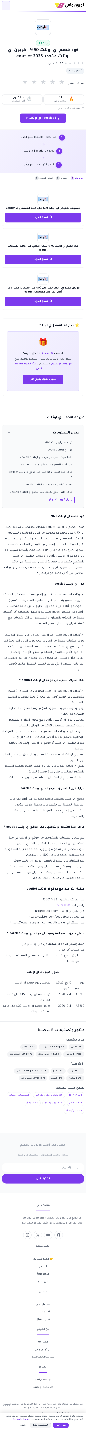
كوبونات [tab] (77, 178)
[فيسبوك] (58, 1235)
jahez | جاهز (29, 1047)
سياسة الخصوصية (43, 1357)
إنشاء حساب (43, 1311)
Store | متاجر (75, 1103)
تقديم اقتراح (43, 1319)
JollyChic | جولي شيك (48, 1054)
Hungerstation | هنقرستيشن (31, 1071)
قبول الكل (61, 1425)
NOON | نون (76, 1071)
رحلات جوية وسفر (54, 1103)
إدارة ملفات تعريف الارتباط (37, 1408)
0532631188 (63, 905)
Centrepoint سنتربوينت (53, 1047)
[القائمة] (6, 5)
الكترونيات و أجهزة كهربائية (49, 1095)
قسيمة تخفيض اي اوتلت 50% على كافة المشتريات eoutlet (43, 208)
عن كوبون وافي (43, 1349)
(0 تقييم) (53, 63)
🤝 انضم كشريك (43, 1259)
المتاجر (43, 1266)
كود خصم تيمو (43, 1380)
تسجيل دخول (43, 1304)
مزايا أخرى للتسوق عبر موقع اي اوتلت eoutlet (46, 465)
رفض (23, 1425)
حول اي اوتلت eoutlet (60, 450)
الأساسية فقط (40, 1425)
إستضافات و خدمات (19, 1095)
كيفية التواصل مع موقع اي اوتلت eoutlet (49, 485)
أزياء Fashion (75, 1095)
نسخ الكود (41, 217)
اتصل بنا (43, 1342)
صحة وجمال (32, 1103)
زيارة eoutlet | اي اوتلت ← (43, 118)
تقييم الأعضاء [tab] (44, 178)
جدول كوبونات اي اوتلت (58, 499)
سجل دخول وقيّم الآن (43, 379)
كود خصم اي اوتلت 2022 (58, 442)
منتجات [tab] (62, 178)
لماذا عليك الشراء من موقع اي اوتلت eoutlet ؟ (46, 457)
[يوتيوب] (48, 1235)
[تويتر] (38, 1235)
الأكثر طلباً (43, 1274)
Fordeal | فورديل (74, 1054)
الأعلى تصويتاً (43, 1281)
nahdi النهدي (75, 1078)
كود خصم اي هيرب (43, 1387)
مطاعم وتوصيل (74, 1110)
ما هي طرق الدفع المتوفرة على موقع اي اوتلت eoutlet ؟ (41, 492)
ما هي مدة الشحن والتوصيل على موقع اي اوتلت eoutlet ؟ (40, 475)
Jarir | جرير (58, 1071)
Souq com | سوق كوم (21, 1054)
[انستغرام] (27, 1235)
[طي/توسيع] (9, 433)
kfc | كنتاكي (76, 1047)
